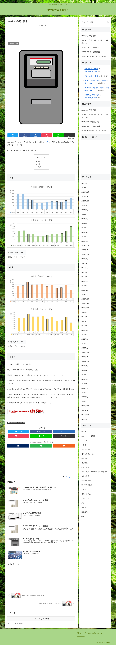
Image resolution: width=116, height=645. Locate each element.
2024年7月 (85, 214)
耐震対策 (84, 512)
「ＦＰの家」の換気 (91, 69)
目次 (38, 157)
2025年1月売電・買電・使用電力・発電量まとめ (95, 41)
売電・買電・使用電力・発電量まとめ (94, 472)
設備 (82, 516)
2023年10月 (85, 254)
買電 (39, 161)
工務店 (83, 489)
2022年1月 (85, 348)
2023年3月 (85, 285)
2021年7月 (85, 375)
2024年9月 (85, 205)
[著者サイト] (18, 446)
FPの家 (83, 432)
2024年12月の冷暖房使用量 (90, 52)
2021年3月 (85, 392)
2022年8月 (85, 317)
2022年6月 (85, 326)
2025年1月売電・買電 (88, 36)
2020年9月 (85, 419)
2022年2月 (85, 343)
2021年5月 (85, 383)
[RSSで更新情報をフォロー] (64, 446)
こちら (46, 142)
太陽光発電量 (86, 481)
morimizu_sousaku (90, 71)
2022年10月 (85, 308)
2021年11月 (85, 357)
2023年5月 (85, 277)
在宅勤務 (84, 458)
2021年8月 (85, 370)
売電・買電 (22, 422)
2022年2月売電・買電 (91, 95)
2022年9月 (85, 312)
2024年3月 (85, 232)
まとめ (40, 167)
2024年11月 (85, 196)
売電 (39, 164)
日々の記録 (85, 498)
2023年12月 (85, 245)
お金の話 (84, 440)
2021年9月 (85, 366)
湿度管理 (84, 507)
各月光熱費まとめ (13, 422)
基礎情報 (84, 463)
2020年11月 (85, 410)
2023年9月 (85, 259)
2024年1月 (85, 241)
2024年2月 (85, 236)
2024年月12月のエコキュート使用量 (93, 56)
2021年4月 (85, 388)
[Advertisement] (41, 33)
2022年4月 (85, 334)
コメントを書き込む (41, 619)
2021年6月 (85, 379)
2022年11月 (85, 303)
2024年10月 (85, 201)
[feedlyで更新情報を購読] (41, 446)
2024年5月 (85, 223)
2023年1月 (85, 294)
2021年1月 (85, 401)
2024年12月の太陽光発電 (90, 47)
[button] (107, 22)
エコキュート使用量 (88, 436)
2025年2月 (85, 183)
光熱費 (83, 445)
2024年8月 (85, 210)
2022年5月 (85, 330)
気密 (82, 503)
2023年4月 (85, 281)
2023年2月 (85, 290)
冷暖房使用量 (86, 449)
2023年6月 (85, 272)
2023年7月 (85, 268)
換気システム (86, 494)
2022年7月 (85, 321)
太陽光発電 (85, 476)
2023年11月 (85, 250)
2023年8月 (85, 263)
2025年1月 (85, 187)
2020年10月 (85, 415)
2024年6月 (85, 219)
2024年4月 (85, 228)
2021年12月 (85, 352)
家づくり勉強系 (86, 485)
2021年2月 (85, 397)
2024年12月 (85, 192)
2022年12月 (85, 299)
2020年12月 (85, 406)
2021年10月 (85, 361)
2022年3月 (85, 339)
